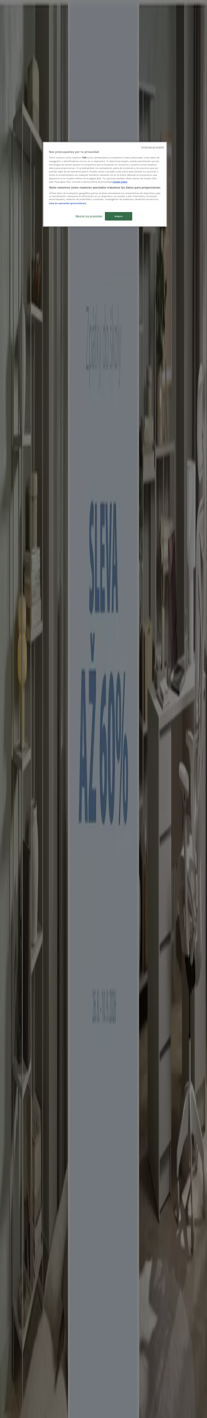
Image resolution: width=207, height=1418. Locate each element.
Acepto (119, 216)
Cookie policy (120, 181)
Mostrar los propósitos (89, 215)
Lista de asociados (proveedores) (67, 203)
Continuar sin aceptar (152, 147)
